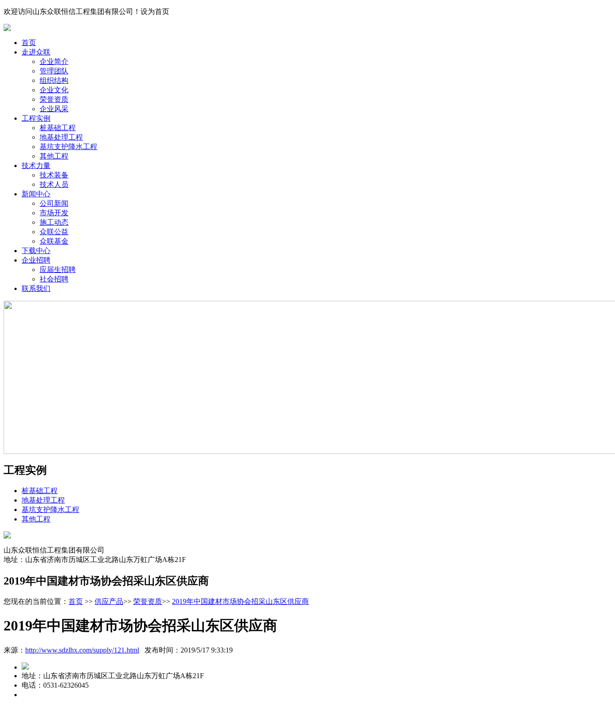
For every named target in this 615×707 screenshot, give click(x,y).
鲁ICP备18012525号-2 (126, 694)
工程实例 (36, 118)
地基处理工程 (61, 137)
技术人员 (54, 184)
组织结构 (54, 80)
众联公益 (54, 232)
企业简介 (54, 61)
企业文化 (54, 90)
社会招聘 (54, 279)
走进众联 (36, 52)
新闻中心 (36, 194)
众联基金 (54, 241)
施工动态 (54, 222)
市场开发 (54, 213)
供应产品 (109, 601)
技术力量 (36, 165)
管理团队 (54, 71)
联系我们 (36, 288)
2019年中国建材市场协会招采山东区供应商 (240, 601)
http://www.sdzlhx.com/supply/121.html (82, 650)
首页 (29, 42)
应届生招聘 (58, 269)
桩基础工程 (58, 127)
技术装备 (54, 175)
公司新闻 (54, 203)
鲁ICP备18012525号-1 (55, 694)
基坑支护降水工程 (68, 146)
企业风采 (54, 109)
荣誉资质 (54, 99)
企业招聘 (36, 260)
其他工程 (54, 156)
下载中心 (36, 250)
